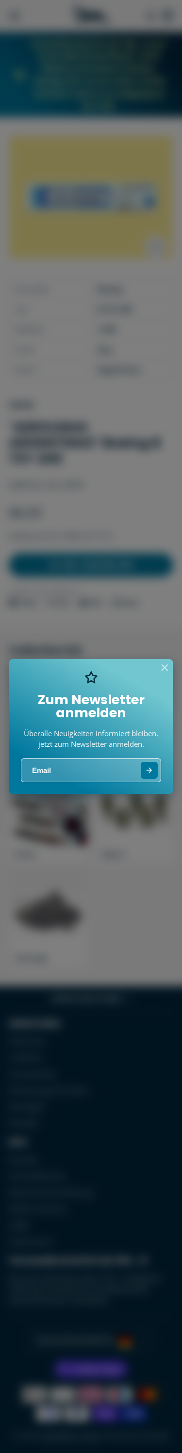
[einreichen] (149, 770)
